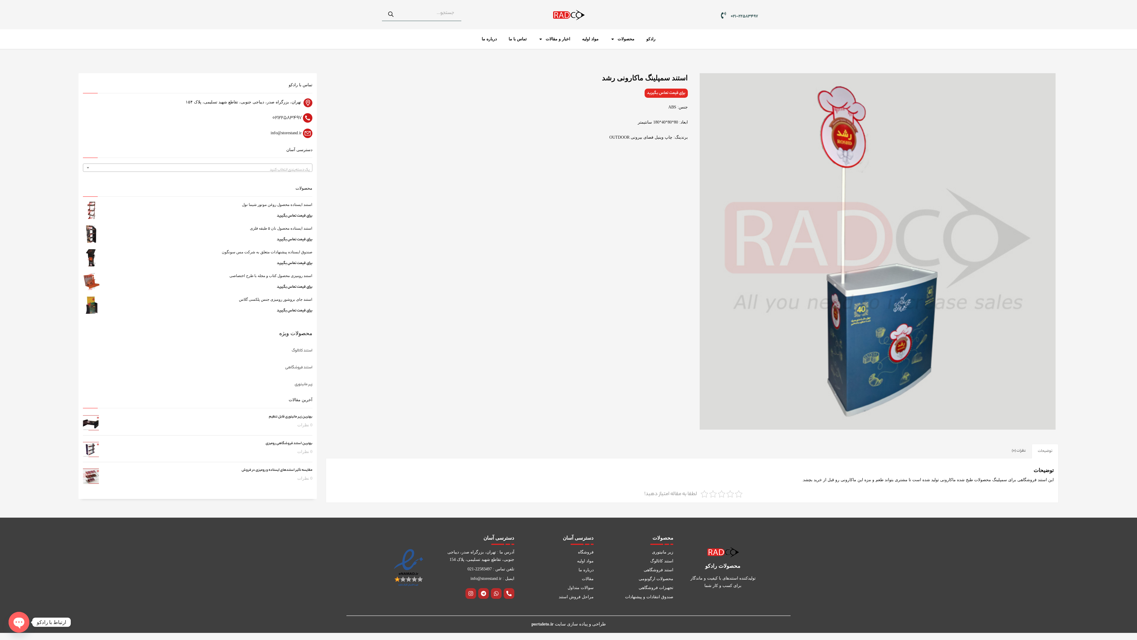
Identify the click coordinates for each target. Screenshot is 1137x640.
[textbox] (197, 170)
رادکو (651, 39)
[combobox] (197, 168)
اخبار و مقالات (558, 39)
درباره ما (489, 39)
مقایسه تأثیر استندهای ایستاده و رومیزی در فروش (277, 470)
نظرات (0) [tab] (1019, 451)
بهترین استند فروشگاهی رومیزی (289, 444)
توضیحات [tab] (1045, 451)
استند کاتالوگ (302, 351)
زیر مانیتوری (303, 384)
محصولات (626, 39)
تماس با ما (518, 39)
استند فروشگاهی (298, 367)
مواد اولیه (590, 39)
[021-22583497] (723, 15)
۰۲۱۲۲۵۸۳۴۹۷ (287, 118)
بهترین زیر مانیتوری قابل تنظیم (290, 417)
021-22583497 (744, 16)
